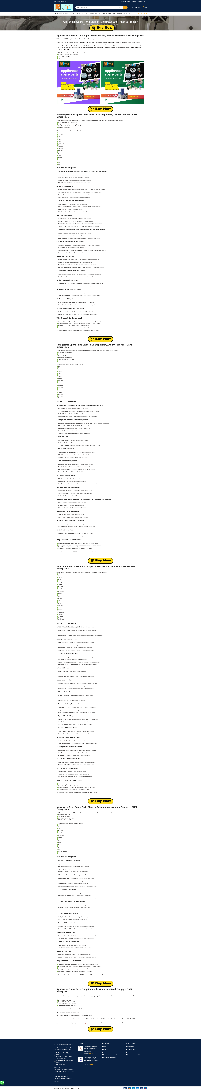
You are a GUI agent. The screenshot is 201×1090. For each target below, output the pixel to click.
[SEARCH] (125, 7)
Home (84, 24)
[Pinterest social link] (125, 2)
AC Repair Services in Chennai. (66, 1073)
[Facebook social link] (121, 2)
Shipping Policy (131, 1049)
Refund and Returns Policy (134, 1054)
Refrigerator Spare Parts (109, 1057)
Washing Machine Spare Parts (110, 1054)
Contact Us (106, 1052)
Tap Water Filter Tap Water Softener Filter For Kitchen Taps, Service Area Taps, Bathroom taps (90, 1049)
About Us (105, 1049)
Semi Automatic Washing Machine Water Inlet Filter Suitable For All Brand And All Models (91, 1060)
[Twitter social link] (123, 2)
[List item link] (64, 1064)
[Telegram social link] (129, 2)
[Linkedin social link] (127, 2)
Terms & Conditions (132, 1052)
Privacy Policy (130, 1046)
